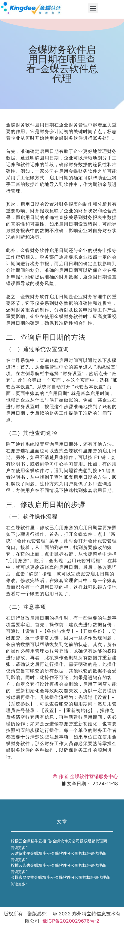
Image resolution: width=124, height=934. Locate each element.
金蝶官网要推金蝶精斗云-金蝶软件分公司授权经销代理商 (60, 877)
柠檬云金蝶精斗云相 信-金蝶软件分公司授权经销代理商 (59, 841)
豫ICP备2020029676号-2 (70, 921)
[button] (93, 8)
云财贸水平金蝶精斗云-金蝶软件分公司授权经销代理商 (58, 853)
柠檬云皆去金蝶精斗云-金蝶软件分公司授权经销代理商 (58, 865)
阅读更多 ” (19, 848)
